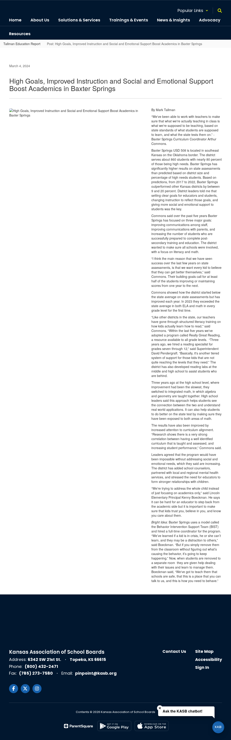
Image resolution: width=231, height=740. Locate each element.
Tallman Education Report (21, 43)
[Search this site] (219, 10)
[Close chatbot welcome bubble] (160, 708)
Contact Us (174, 651)
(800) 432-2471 (41, 666)
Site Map (204, 651)
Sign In (202, 667)
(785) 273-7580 (36, 673)
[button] (193, 10)
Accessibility (208, 659)
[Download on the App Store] (152, 726)
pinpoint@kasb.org (96, 673)
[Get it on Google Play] (114, 726)
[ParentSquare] (78, 726)
